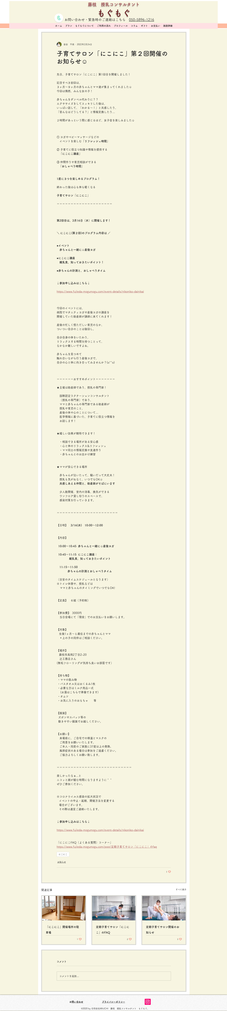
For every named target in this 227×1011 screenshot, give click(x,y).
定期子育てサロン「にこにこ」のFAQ (112, 930)
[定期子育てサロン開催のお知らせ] (164, 908)
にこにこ (63, 854)
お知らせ (61, 862)
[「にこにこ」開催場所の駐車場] (63, 908)
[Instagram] (148, 1002)
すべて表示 (181, 889)
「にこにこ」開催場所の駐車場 (62, 930)
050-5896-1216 (141, 19)
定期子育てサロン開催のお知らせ (162, 930)
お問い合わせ (77, 1002)
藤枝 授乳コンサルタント (114, 4)
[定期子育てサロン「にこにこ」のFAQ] (114, 908)
